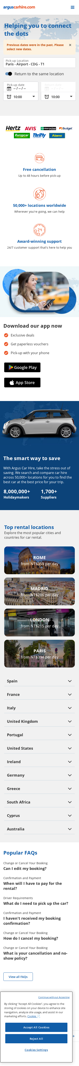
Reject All (36, 1039)
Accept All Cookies (36, 1027)
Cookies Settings (36, 1050)
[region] (36, 1027)
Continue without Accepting (54, 997)
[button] (73, 7)
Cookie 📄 (33, 1016)
